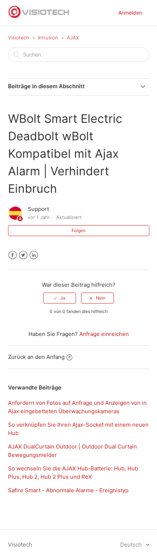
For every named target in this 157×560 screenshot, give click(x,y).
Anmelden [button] (130, 12)
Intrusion (48, 37)
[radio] (59, 298)
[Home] (39, 16)
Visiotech (18, 37)
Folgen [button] (78, 230)
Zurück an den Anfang (36, 356)
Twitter (23, 255)
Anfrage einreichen (104, 333)
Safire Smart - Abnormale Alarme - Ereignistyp (68, 490)
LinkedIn (33, 255)
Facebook (12, 255)
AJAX (73, 37)
